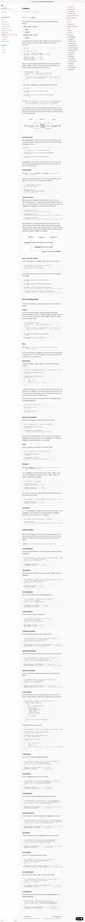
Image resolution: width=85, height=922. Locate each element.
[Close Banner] (83, 2)
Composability (26, 170)
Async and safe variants (30, 258)
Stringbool (25, 464)
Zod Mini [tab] (27, 48)
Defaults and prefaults (29, 417)
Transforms (26, 508)
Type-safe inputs (27, 197)
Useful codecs (27, 530)
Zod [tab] (24, 48)
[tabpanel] (42, 55)
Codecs (24, 310)
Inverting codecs (27, 137)
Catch (24, 444)
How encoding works (30, 299)
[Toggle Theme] (16, 920)
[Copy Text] (61, 51)
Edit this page (36, 11)
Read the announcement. (48, 1)
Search (10, 11)
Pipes (24, 344)
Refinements (26, 361)
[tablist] (42, 48)
